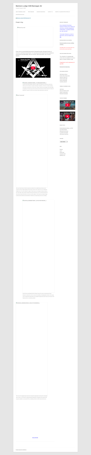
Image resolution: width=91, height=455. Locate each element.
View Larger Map (35, 437)
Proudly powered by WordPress (21, 449)
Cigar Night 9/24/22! (63, 129)
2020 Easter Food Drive (64, 134)
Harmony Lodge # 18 (63, 77)
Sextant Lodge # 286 (63, 78)
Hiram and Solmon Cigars (64, 90)
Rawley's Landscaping (64, 92)
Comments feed (62, 153)
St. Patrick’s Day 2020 (64, 132)
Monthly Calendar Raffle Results (62, 11)
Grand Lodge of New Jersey (65, 75)
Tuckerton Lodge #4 (63, 81)
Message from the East (64, 131)
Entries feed (62, 152)
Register (61, 149)
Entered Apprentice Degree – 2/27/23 (66, 128)
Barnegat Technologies (64, 93)
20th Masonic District (63, 74)
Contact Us (50, 11)
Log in (61, 150)
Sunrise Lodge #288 (63, 80)
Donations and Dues (20, 14)
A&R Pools (62, 89)
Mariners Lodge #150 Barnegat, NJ (29, 6)
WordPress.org (62, 155)
